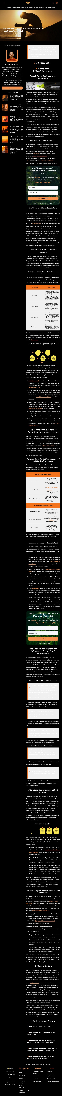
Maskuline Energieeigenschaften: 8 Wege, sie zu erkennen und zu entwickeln (16, 118)
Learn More (12, 88)
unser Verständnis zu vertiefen (40, 910)
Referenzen (36, 1076)
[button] (4, 3)
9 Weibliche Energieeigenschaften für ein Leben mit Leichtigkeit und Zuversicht (16, 107)
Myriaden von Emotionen (46, 160)
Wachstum (36, 153)
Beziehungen (22, 1078)
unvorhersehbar (36, 223)
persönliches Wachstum (35, 408)
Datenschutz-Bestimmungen (51, 1075)
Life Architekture (34, 983)
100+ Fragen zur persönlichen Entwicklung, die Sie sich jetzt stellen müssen (16, 139)
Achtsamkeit (35, 588)
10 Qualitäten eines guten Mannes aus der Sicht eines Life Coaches (16, 97)
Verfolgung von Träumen (40, 156)
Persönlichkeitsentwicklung (17, 7)
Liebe (27, 160)
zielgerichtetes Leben (34, 387)
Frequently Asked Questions (38, 1072)
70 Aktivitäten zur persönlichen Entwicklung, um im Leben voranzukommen (16, 129)
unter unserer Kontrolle (48, 445)
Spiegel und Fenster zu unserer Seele (45, 921)
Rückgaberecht (51, 1078)
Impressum (50, 1071)
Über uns (35, 1078)
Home (8, 7)
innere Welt (34, 340)
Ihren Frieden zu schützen (43, 397)
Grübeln (51, 520)
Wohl (20, 1072)
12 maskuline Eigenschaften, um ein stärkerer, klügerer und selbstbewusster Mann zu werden (16, 149)
